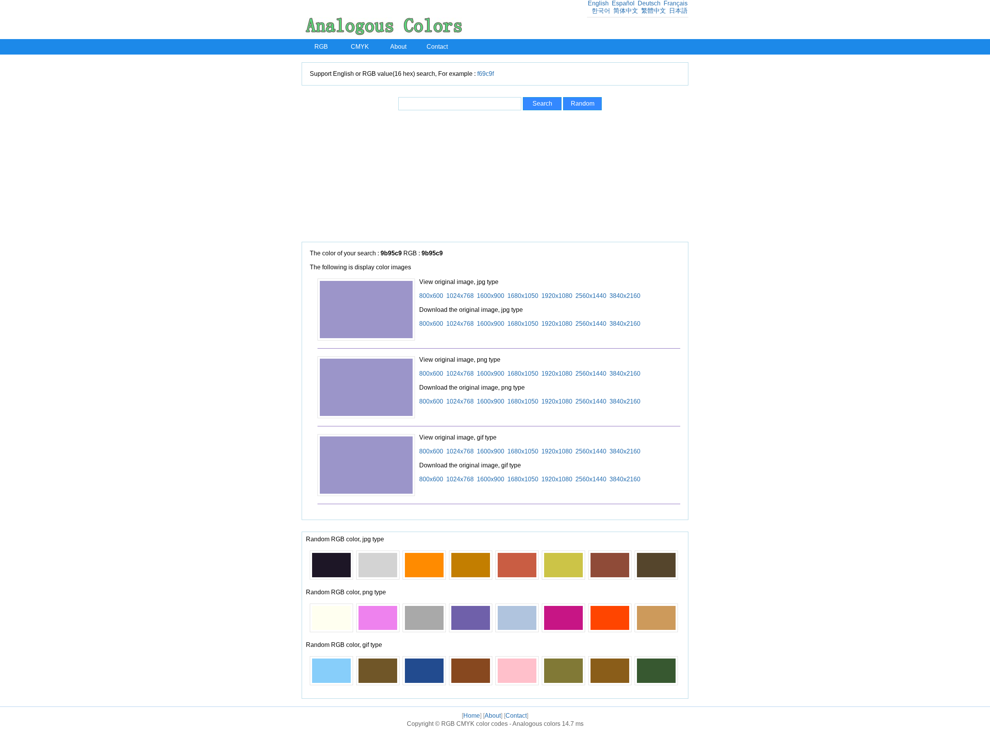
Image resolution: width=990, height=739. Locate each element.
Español (623, 3)
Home (471, 715)
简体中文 (625, 10)
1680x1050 (522, 296)
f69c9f (485, 73)
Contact (437, 46)
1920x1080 (556, 296)
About (398, 46)
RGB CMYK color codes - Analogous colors (500, 723)
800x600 (431, 296)
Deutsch (649, 3)
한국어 (601, 10)
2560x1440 (590, 296)
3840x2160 (624, 296)
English (598, 3)
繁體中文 (653, 10)
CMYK (360, 46)
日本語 (678, 10)
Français (676, 3)
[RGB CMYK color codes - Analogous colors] (384, 33)
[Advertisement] (495, 176)
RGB (321, 46)
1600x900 (490, 296)
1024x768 (460, 296)
